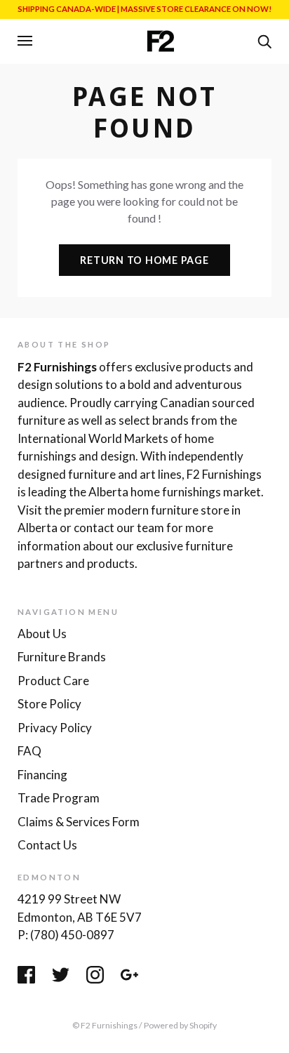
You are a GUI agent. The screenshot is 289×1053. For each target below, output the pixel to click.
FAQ (29, 750)
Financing (42, 774)
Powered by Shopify (180, 1025)
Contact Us (47, 844)
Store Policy (49, 703)
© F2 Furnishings (104, 1025)
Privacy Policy (55, 727)
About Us (42, 633)
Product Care (53, 680)
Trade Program (59, 797)
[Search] (264, 40)
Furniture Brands (62, 656)
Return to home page (144, 260)
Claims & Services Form (79, 821)
